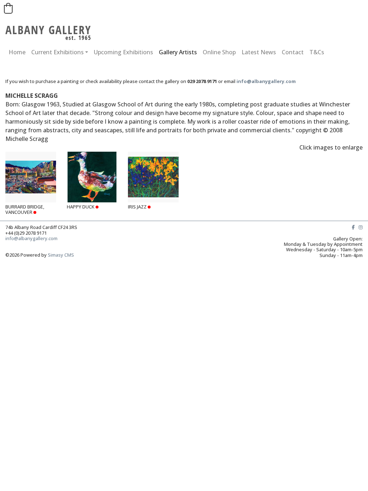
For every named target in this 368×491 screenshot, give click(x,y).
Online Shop (219, 52)
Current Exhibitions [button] (57, 52)
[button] (8, 8)
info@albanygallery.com (32, 238)
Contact (293, 52)
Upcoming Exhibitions (123, 52)
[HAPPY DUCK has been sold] (92, 177)
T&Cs (316, 52)
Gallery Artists (178, 52)
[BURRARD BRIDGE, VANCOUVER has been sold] (30, 177)
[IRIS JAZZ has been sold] (153, 177)
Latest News (259, 52)
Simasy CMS (61, 255)
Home (17, 52)
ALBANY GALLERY (48, 29)
